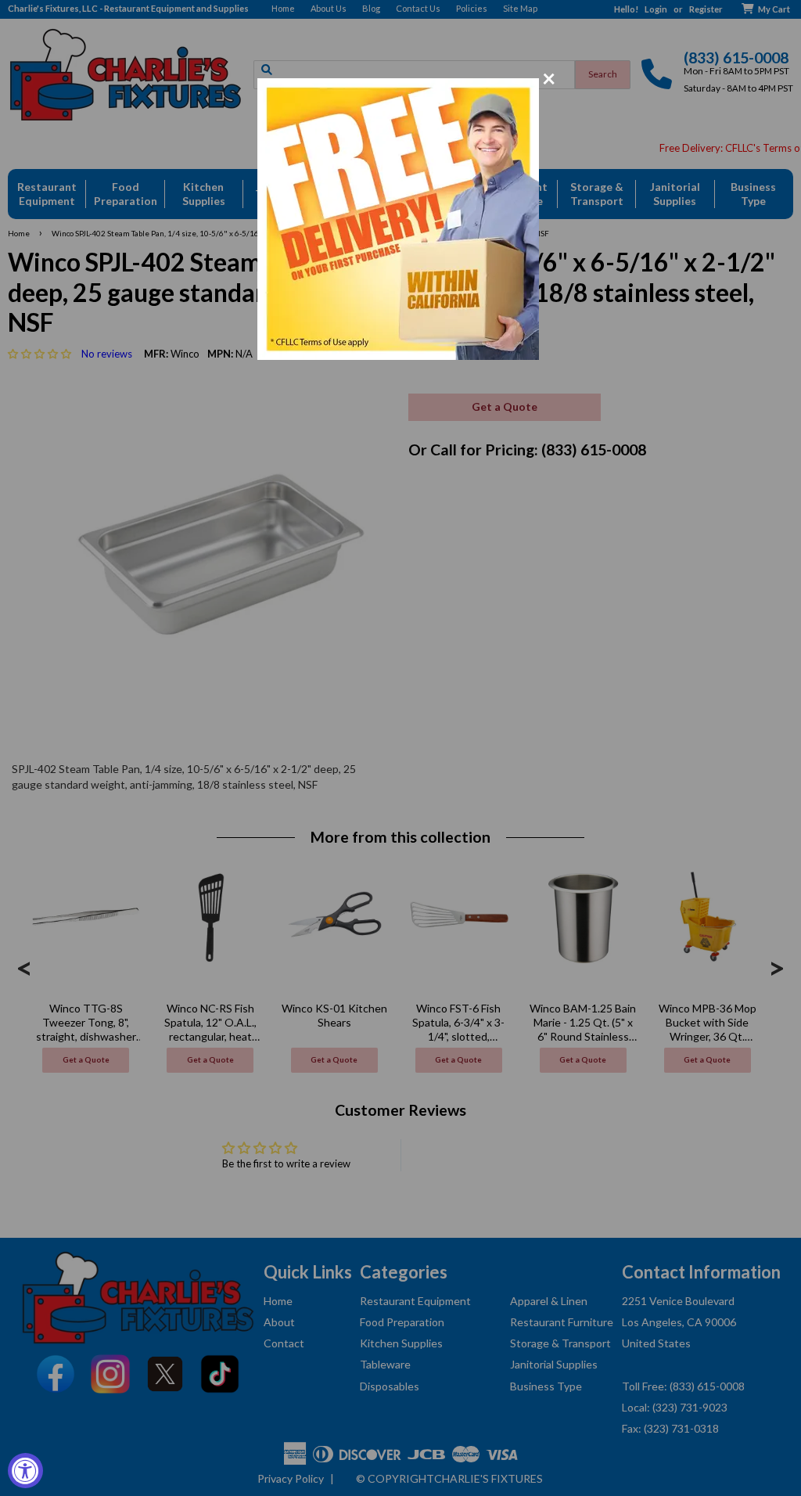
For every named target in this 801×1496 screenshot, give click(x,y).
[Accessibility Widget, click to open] (25, 1470)
